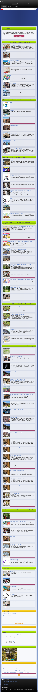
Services (9, 6)
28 (11, 642)
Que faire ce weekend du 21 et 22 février (9, 613)
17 (6, 641)
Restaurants (30, 3)
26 (9, 642)
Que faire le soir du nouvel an (7, 615)
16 (14, 640)
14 (11, 640)
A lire (19, 675)
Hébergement (24, 3)
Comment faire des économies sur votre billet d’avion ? (11, 668)
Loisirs (18, 3)
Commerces (4, 6)
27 (10, 642)
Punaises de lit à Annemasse (8, 683)
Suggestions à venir (19, 623)
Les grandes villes (15, 6)
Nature (10, 3)
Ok (35, 9)
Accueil (3, 8)
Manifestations (4, 3)
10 (6, 640)
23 (14, 641)
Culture (14, 3)
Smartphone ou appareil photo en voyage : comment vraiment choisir (14, 666)
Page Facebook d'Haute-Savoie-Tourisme (10, 681)
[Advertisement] (19, 18)
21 (11, 641)
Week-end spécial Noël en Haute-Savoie (9, 617)
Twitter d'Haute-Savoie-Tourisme (9, 682)
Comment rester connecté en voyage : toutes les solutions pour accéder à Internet (16, 670)
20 (10, 641)
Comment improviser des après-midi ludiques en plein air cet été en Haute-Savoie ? (16, 672)
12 (9, 640)
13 (10, 640)
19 (9, 641)
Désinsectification (6, 684)
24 (6, 642)
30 (14, 642)
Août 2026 (19, 634)
